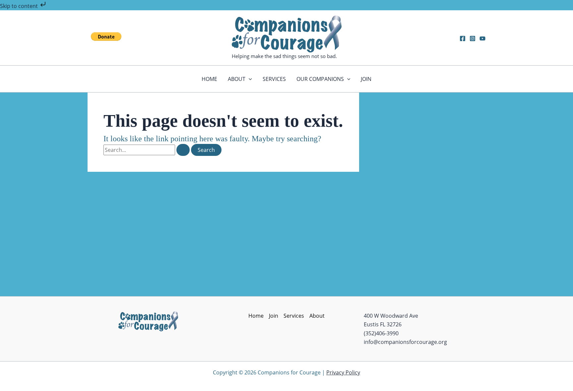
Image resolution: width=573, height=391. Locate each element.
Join (366, 79)
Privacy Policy (343, 372)
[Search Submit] (183, 150)
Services (274, 79)
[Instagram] (473, 38)
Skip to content (19, 6)
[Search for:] (147, 150)
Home (209, 79)
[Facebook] (463, 38)
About (236, 79)
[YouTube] (482, 38)
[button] (248, 79)
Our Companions (320, 79)
